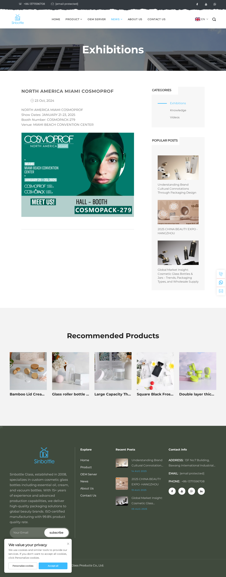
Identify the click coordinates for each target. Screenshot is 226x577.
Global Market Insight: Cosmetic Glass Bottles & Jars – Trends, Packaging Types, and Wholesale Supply (178, 275)
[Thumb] (124, 463)
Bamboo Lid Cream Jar (28, 394)
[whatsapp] (214, 4)
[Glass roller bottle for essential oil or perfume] (70, 371)
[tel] (221, 274)
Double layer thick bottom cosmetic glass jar (197, 394)
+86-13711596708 (34, 3)
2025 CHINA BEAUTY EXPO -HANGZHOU (178, 231)
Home (56, 19)
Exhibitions (178, 103)
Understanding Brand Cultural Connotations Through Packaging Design (177, 188)
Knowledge (178, 110)
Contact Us (156, 19)
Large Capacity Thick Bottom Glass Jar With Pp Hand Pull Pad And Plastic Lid (113, 394)
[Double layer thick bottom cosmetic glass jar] (197, 371)
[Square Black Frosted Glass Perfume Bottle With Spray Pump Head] (155, 371)
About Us (135, 19)
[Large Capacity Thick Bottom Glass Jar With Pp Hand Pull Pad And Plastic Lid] (113, 371)
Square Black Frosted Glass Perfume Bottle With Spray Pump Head (155, 394)
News (115, 19)
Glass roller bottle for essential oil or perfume (70, 394)
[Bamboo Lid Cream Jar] (28, 371)
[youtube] (206, 4)
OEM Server (97, 19)
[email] (221, 291)
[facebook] (197, 4)
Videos (175, 117)
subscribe (56, 532)
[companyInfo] (19, 19)
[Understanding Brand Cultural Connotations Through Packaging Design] (178, 167)
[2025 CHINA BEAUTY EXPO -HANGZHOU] (178, 212)
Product (72, 19)
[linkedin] (201, 491)
